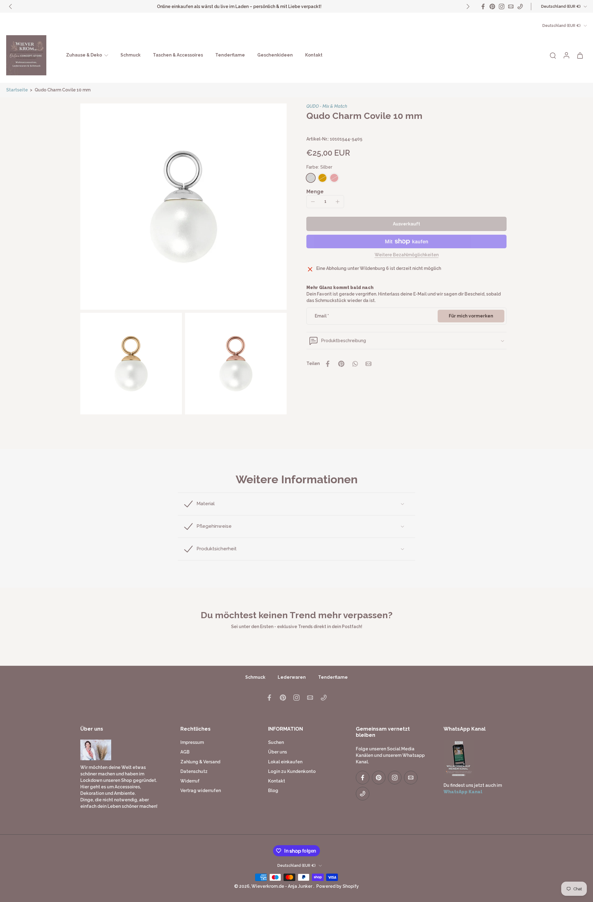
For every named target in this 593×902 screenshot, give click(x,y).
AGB (185, 752)
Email (322, 316)
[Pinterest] (492, 6)
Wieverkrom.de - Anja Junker (282, 886)
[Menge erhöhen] (337, 201)
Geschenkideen (275, 54)
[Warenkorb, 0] (580, 55)
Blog (273, 790)
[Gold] (322, 178)
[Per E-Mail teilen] (368, 364)
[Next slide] (467, 6)
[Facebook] (483, 6)
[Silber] (310, 178)
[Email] (510, 6)
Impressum (192, 742)
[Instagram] (501, 6)
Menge (315, 192)
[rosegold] (334, 178)
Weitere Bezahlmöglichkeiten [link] (407, 255)
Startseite (17, 89)
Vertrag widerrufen (200, 790)
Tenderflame (230, 54)
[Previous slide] (10, 6)
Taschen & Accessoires (178, 54)
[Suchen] (553, 55)
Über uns (277, 752)
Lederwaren (292, 677)
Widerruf (190, 781)
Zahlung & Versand (200, 761)
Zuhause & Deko (84, 54)
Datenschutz (194, 771)
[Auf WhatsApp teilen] (355, 364)
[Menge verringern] (313, 201)
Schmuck (130, 54)
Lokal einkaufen (285, 761)
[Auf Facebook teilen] (327, 364)
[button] (406, 224)
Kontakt (313, 54)
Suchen (276, 742)
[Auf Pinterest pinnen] (341, 364)
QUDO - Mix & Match (326, 106)
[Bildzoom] (183, 206)
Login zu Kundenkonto (292, 771)
